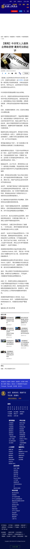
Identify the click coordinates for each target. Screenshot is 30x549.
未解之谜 (11, 449)
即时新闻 (22, 411)
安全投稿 (10, 527)
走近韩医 (21, 459)
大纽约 (8, 381)
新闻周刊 (11, 432)
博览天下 (16, 413)
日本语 (15, 386)
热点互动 (22, 424)
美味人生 (16, 476)
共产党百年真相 (16, 496)
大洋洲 (22, 381)
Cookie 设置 (15, 546)
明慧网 (3, 536)
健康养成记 (21, 455)
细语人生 (22, 444)
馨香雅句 (11, 455)
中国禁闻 (18, 36)
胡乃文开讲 (21, 453)
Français (3, 386)
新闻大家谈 (22, 423)
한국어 (20, 386)
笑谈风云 (11, 451)
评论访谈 (22, 420)
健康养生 (21, 447)
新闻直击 (11, 430)
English (25, 384)
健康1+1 (21, 449)
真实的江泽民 (15, 504)
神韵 (11, 1)
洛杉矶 (18, 381)
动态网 (8, 536)
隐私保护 (23, 525)
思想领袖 (22, 430)
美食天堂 (16, 474)
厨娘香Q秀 (16, 482)
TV (21, 11)
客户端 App (4, 529)
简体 (28, 1)
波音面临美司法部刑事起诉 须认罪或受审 (10, 342)
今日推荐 (10, 413)
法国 (4, 384)
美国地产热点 (12, 463)
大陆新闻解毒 (23, 442)
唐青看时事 (22, 436)
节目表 (10, 395)
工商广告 (14, 518)
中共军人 (21, 80)
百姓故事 (14, 512)
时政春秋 (22, 429)
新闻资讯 (15, 392)
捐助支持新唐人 (12, 398)
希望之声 (10, 534)
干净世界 (4, 534)
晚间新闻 (11, 429)
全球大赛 (16, 415)
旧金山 (8, 384)
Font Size (16, 73)
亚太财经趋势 (12, 440)
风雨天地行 (15, 508)
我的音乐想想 (17, 488)
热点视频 (16, 411)
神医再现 (21, 457)
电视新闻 (12, 36)
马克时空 (22, 440)
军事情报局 (22, 434)
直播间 (16, 395)
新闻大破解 (22, 432)
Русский (9, 386)
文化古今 (11, 461)
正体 (25, 1)
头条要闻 (10, 411)
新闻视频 (12, 420)
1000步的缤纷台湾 (18, 485)
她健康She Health (23, 451)
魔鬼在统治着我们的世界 (18, 500)
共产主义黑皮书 (16, 510)
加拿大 (13, 381)
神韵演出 (10, 415)
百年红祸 (14, 506)
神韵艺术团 (11, 532)
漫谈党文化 (15, 514)
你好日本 (16, 470)
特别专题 (15, 490)
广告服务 (16, 527)
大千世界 (16, 480)
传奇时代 (14, 494)
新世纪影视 (20, 536)
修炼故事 (14, 516)
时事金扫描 (22, 427)
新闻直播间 (14, 11)
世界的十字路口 (23, 438)
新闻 (9, 404)
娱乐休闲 (16, 466)
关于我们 (10, 525)
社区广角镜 (11, 438)
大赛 (15, 1)
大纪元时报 (19, 532)
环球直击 (11, 424)
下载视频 (26, 73)
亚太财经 (11, 442)
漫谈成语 (11, 457)
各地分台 (20, 1)
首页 (2, 36)
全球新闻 (11, 423)
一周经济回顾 (12, 436)
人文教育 (11, 447)
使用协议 (4, 527)
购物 (20, 398)
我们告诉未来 (15, 492)
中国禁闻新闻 (25, 36)
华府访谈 (11, 434)
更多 (26, 536)
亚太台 (13, 384)
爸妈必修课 (11, 459)
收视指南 (17, 525)
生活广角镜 (16, 468)
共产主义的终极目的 (17, 498)
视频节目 (6, 36)
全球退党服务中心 (18, 534)
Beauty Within (17, 478)
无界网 (14, 536)
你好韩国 (16, 472)
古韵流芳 (11, 453)
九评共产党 (15, 502)
